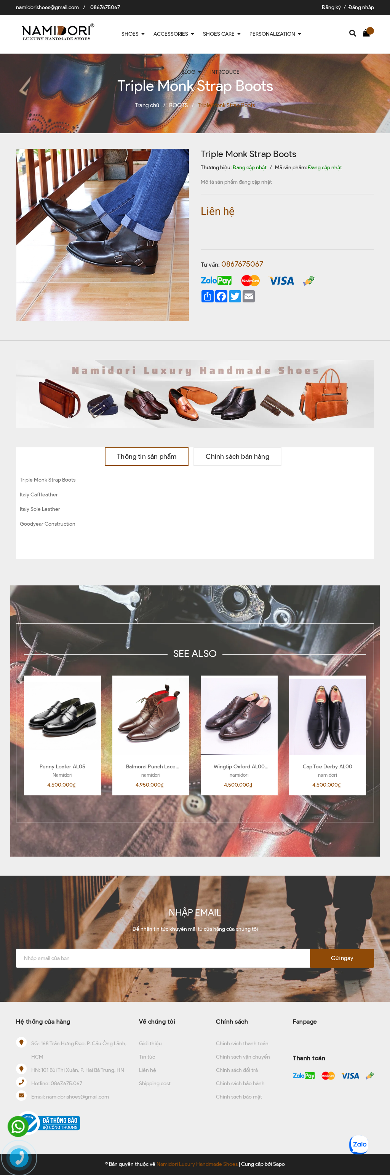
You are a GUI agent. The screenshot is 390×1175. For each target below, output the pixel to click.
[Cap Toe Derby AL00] (327, 716)
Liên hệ (147, 1070)
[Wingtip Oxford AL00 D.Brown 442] (239, 716)
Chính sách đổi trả (237, 1070)
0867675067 (105, 7)
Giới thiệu (150, 1043)
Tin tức (147, 1057)
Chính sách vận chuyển (243, 1057)
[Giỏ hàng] (368, 32)
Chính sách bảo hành (240, 1083)
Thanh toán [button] (309, 1058)
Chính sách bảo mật (239, 1097)
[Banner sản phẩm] (195, 393)
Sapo (279, 1164)
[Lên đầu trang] (376, 1119)
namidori (150, 775)
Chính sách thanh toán (242, 1043)
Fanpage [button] (305, 1021)
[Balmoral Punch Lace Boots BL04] (150, 716)
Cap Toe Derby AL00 (328, 766)
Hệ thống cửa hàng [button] (43, 1021)
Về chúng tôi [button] (157, 1021)
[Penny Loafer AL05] (62, 716)
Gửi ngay (342, 958)
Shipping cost (155, 1083)
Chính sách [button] (232, 1021)
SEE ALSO (195, 653)
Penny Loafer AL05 (62, 766)
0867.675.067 (66, 1083)
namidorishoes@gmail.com (47, 7)
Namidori (62, 775)
